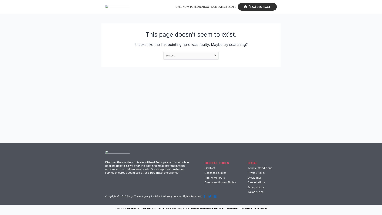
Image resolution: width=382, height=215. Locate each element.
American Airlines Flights (220, 182)
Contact (210, 168)
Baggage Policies (215, 173)
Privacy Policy (256, 173)
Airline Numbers (215, 177)
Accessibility (256, 187)
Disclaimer (254, 177)
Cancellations (256, 182)
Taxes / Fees (256, 192)
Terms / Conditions (260, 168)
